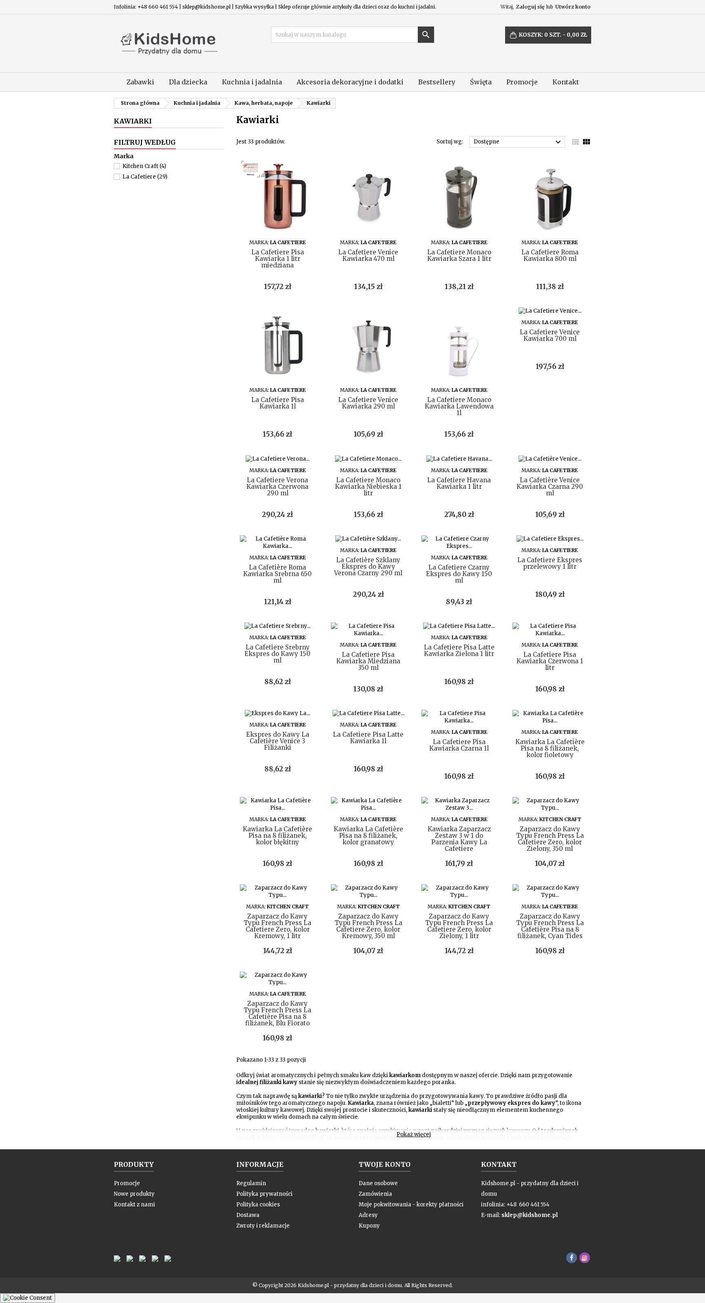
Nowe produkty (134, 1193)
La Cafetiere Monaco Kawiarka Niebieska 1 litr (368, 486)
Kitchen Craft (144, 166)
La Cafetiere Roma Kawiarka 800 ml (550, 255)
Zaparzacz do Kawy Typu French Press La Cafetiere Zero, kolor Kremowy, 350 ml (368, 926)
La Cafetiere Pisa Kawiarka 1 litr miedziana (277, 258)
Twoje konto (384, 1164)
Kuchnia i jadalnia (252, 82)
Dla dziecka (188, 82)
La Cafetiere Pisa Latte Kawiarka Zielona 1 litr (459, 650)
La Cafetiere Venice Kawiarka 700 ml (550, 335)
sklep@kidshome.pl (529, 1215)
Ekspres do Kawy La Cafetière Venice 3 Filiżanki (277, 741)
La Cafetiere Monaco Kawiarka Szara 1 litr (459, 255)
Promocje (522, 82)
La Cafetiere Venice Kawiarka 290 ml (368, 403)
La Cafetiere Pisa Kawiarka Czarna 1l (459, 745)
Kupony (369, 1225)
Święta (481, 82)
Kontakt (565, 82)
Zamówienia (375, 1193)
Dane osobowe (378, 1183)
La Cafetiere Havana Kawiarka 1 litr (459, 483)
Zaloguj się (530, 7)
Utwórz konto (572, 7)
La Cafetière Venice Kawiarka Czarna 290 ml (550, 486)
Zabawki (140, 82)
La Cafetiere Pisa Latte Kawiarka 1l (368, 738)
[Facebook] (571, 1257)
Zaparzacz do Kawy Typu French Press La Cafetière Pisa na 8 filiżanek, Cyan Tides (550, 926)
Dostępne (518, 142)
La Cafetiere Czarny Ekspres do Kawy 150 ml (459, 573)
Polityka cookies (258, 1204)
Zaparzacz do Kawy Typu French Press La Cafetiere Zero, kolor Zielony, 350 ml (550, 838)
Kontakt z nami (134, 1204)
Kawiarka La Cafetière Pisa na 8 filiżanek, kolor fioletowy (550, 748)
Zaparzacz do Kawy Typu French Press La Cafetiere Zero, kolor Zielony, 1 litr (459, 926)
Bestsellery (436, 82)
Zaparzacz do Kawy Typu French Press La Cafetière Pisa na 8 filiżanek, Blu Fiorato (277, 1013)
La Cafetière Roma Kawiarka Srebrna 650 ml (277, 573)
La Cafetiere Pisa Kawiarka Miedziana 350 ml (368, 661)
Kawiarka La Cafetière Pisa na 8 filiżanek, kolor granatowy (368, 835)
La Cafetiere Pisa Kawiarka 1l (277, 403)
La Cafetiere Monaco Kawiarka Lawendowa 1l (459, 406)
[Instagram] (584, 1257)
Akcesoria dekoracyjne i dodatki (350, 82)
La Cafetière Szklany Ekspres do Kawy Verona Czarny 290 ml (368, 566)
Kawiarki (133, 121)
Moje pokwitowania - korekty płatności (411, 1204)
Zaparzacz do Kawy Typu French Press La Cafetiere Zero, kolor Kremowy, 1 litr (277, 926)
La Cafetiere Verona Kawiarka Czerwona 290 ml (277, 486)
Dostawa (247, 1215)
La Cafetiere (144, 176)
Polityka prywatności (264, 1193)
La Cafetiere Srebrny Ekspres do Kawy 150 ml (277, 653)
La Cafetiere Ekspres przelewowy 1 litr (549, 563)
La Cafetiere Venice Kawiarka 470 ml (368, 255)
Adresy (368, 1215)
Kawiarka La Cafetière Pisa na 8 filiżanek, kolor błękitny (277, 835)
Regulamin (251, 1183)
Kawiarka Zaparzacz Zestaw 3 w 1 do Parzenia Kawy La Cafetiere (459, 838)
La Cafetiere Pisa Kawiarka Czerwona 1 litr (550, 661)
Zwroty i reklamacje (263, 1225)
